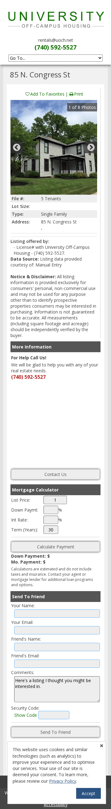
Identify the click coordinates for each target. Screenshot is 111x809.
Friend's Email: (25, 656)
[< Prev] (16, 147)
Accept (88, 793)
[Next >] (91, 147)
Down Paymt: (24, 510)
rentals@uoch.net (55, 40)
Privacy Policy (62, 781)
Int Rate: (19, 520)
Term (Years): (24, 530)
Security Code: (25, 708)
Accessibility (56, 804)
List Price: (20, 500)
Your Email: (22, 622)
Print (78, 94)
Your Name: (23, 605)
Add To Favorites (47, 94)
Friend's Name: (26, 639)
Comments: (22, 672)
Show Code (25, 715)
